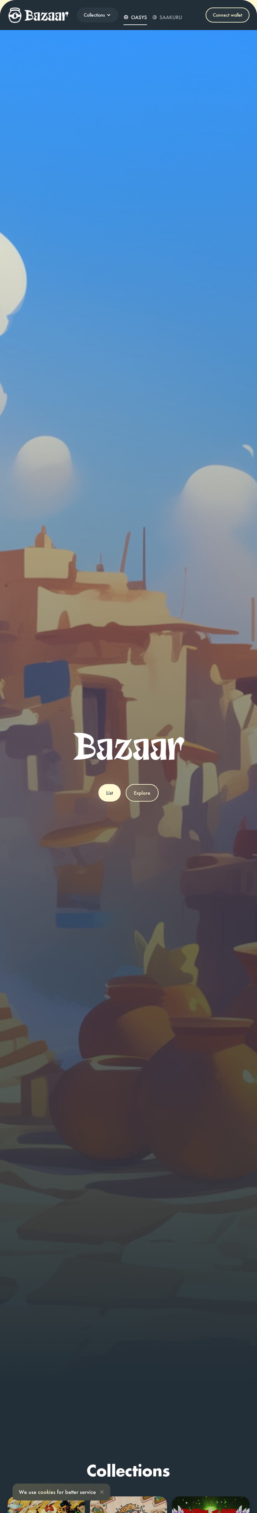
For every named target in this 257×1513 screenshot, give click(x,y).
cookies (46, 1492)
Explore (142, 793)
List (109, 793)
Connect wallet (227, 15)
